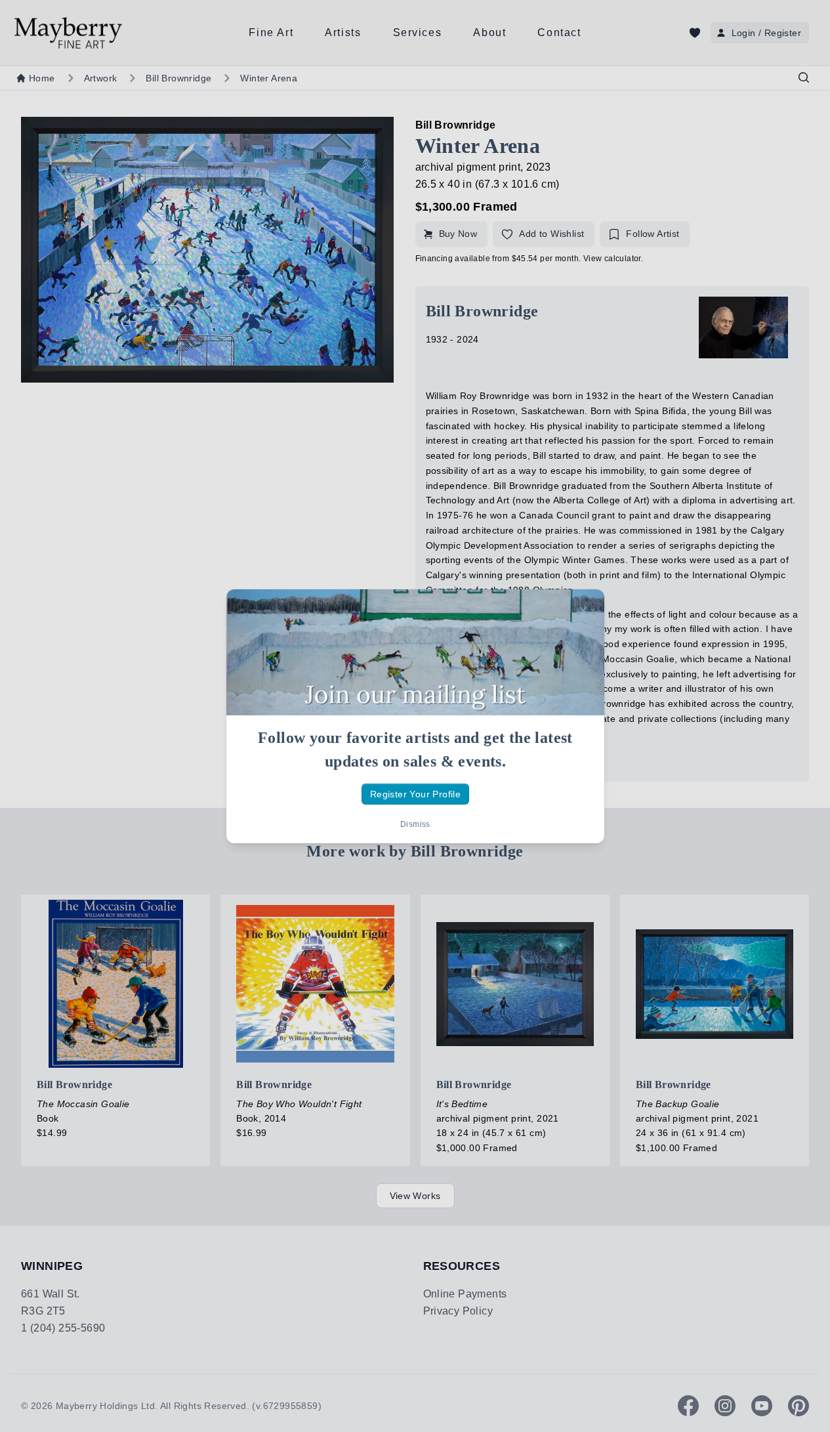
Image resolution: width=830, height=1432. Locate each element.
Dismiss (415, 824)
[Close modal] (583, 610)
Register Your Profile (414, 793)
